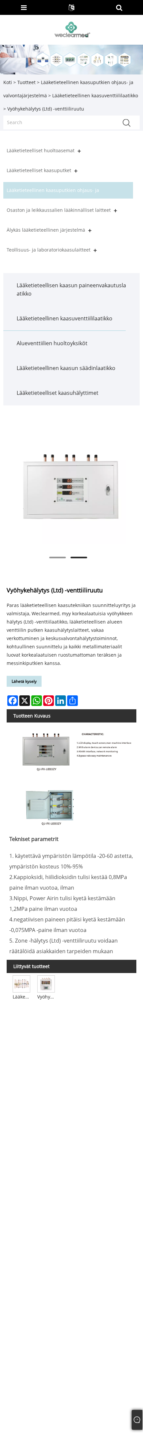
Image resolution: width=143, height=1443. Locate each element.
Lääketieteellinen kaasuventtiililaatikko (95, 95)
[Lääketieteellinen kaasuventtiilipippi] (21, 983)
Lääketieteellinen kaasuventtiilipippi (22, 997)
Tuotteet (26, 82)
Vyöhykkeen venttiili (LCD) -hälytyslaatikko (46, 997)
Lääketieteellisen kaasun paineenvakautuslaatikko (71, 289)
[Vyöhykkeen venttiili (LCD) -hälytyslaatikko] (46, 983)
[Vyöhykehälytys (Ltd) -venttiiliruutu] (68, 486)
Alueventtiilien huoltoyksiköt (52, 343)
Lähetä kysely (24, 681)
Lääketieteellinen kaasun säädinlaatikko (66, 368)
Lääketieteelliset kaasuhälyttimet (57, 392)
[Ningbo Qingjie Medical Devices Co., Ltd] (72, 29)
